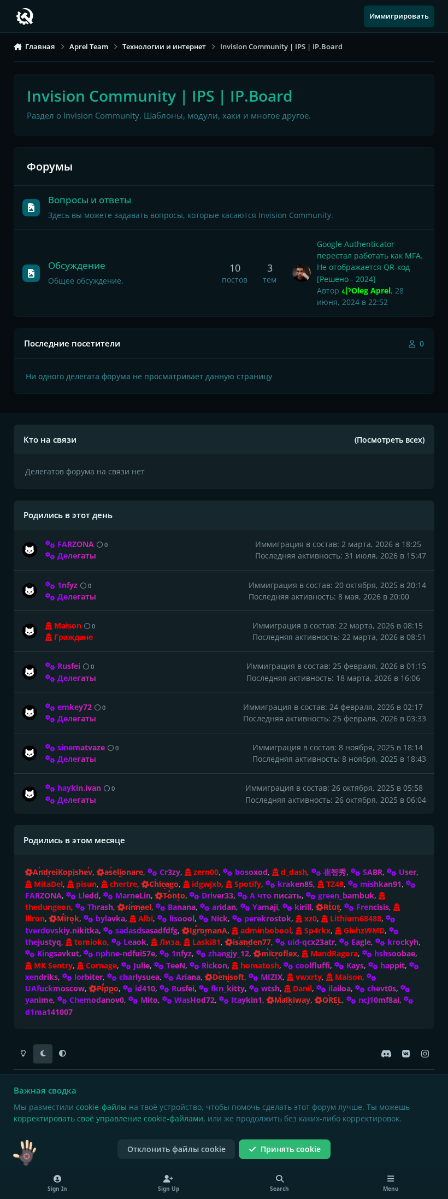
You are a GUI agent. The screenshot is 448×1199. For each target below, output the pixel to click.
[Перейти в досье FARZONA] (29, 549)
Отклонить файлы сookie (176, 1149)
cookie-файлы (101, 1107)
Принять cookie (291, 1149)
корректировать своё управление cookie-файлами (108, 1118)
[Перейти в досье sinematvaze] (29, 753)
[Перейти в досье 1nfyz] (29, 590)
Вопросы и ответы (89, 199)
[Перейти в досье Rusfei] (29, 672)
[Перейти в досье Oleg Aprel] (301, 273)
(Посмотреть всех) (390, 439)
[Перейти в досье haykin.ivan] (29, 794)
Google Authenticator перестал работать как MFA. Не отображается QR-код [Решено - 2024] (370, 261)
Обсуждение (76, 265)
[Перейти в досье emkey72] (29, 712)
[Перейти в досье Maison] (29, 631)
